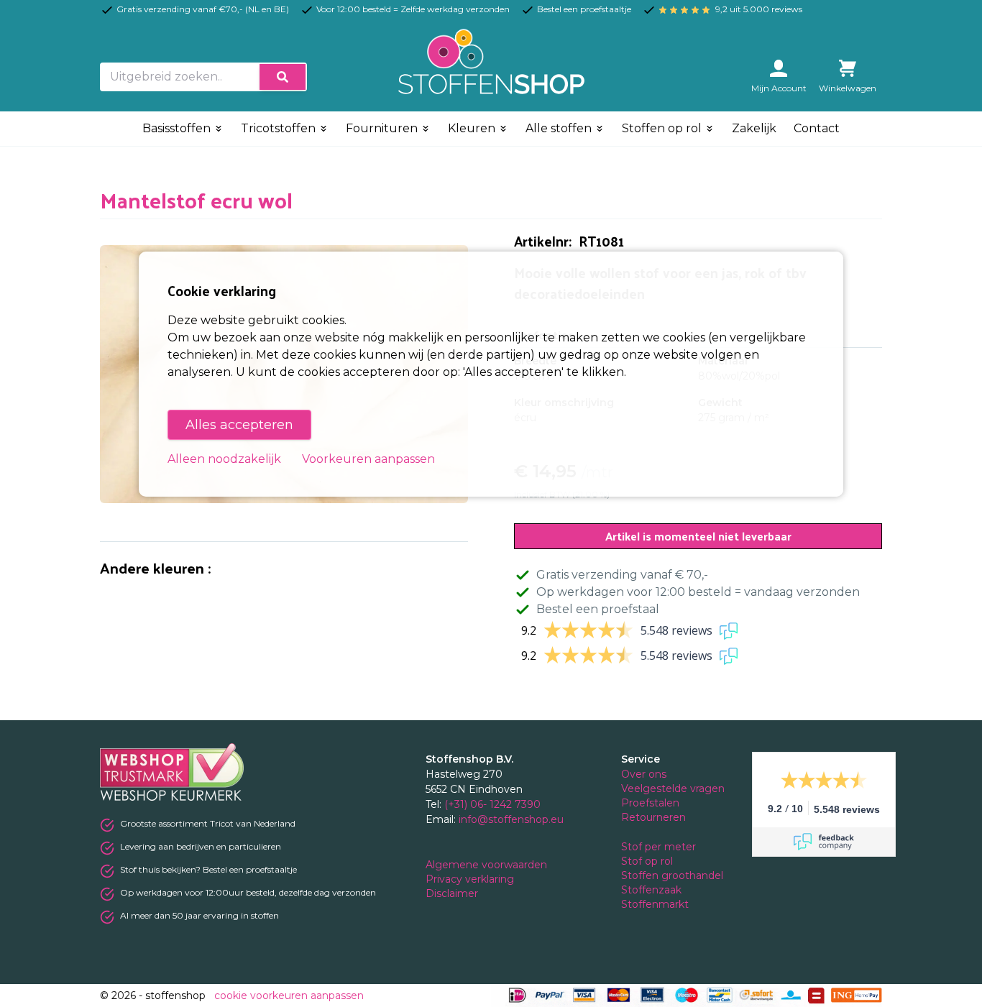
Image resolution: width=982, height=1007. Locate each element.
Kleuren (473, 128)
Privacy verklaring (471, 879)
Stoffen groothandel (673, 875)
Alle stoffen (560, 128)
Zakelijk (754, 128)
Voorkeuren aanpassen (368, 459)
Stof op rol (648, 861)
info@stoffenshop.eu (511, 819)
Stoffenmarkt (655, 904)
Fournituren (383, 128)
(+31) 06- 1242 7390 (492, 804)
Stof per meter (660, 846)
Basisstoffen (178, 128)
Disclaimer (453, 893)
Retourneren (653, 817)
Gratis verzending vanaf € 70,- (622, 574)
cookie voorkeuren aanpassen (289, 995)
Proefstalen (650, 802)
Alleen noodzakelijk (224, 459)
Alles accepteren (239, 425)
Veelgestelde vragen (673, 788)
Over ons (643, 774)
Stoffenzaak (652, 889)
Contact (817, 128)
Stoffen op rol (663, 128)
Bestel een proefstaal (597, 609)
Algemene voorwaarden (488, 864)
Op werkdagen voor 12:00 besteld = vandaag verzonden (698, 592)
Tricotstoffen (279, 128)
